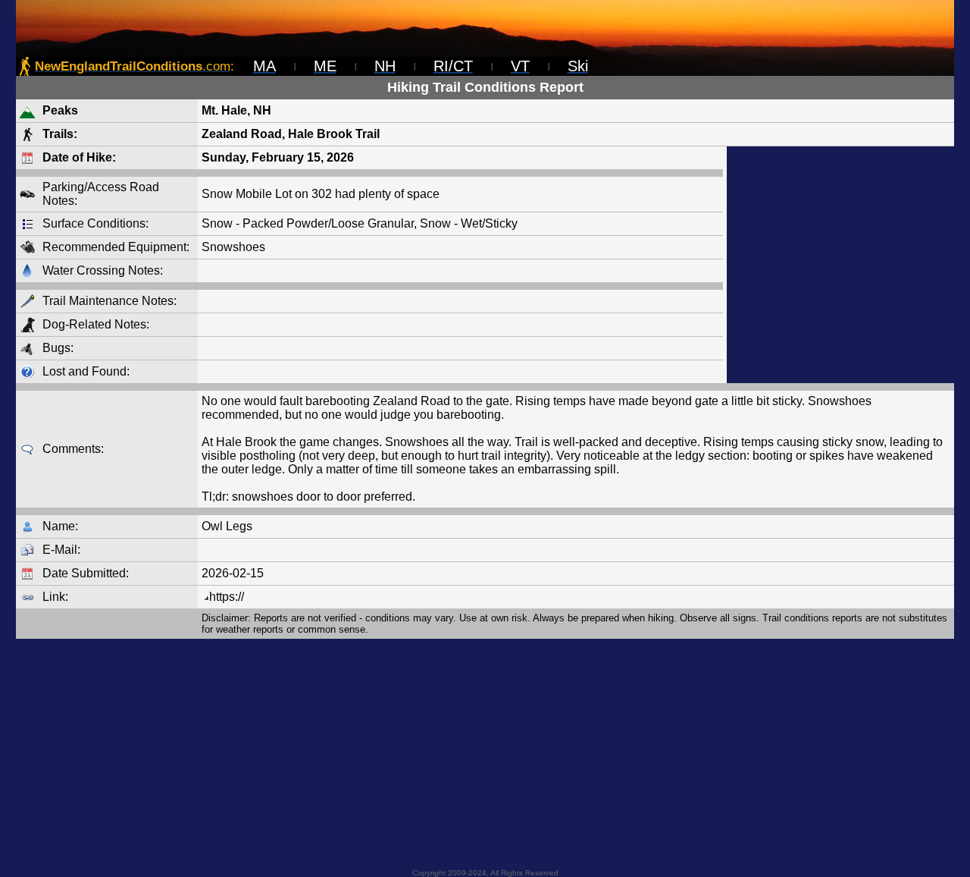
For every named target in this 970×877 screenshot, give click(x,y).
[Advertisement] (840, 265)
